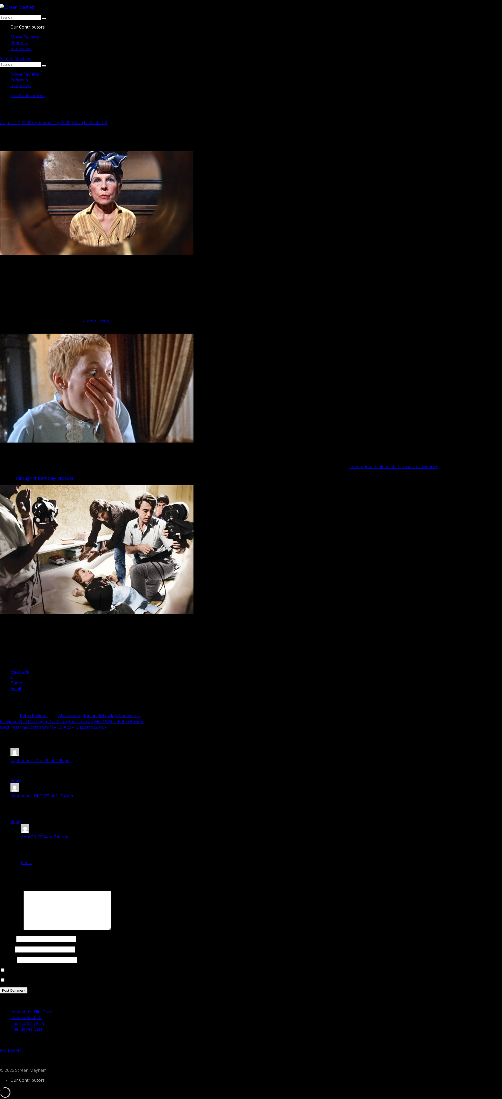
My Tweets (10, 1050)
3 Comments (127, 716)
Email (7, 949)
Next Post (53, 727)
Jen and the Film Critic (31, 1012)
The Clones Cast (26, 1029)
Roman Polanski (98, 716)
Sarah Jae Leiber (87, 122)
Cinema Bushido (26, 1017)
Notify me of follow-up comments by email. (48, 970)
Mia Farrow (69, 716)
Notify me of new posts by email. (38, 980)
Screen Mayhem (15, 58)
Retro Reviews (34, 716)
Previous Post (72, 721)
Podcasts (19, 43)
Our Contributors (27, 27)
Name (7, 939)
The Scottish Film (27, 1023)
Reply (15, 780)
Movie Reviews (24, 37)
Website (8, 960)
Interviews (20, 48)
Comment (11, 929)
